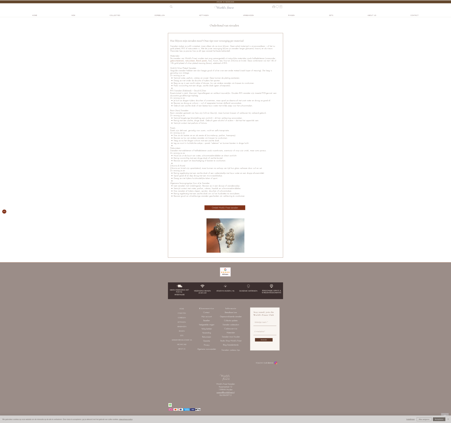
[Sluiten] (448, 419)
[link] (280, 6)
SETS (181, 335)
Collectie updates (231, 320)
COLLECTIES (182, 313)
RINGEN (182, 331)
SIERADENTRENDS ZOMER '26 (182, 340)
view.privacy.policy (126, 419)
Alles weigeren (424, 419)
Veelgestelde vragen (206, 324)
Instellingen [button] (410, 419)
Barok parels (201, 60)
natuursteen (190, 60)
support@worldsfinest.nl (226, 392)
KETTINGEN (182, 322)
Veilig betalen (206, 328)
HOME (181, 309)
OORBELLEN (182, 318)
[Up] (4, 212)
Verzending (206, 332)
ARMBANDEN (181, 327)
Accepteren (439, 419)
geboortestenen (176, 60)
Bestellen (206, 320)
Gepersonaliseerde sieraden (231, 316)
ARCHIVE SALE (182, 344)
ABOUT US (181, 349)
